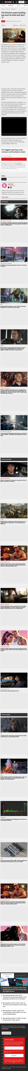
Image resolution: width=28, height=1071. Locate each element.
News (3, 21)
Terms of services (17, 163)
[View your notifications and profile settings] (13, 2)
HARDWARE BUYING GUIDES (7, 975)
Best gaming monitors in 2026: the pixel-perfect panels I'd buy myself (14, 1019)
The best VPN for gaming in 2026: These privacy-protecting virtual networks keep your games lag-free (14, 989)
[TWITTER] (9, 187)
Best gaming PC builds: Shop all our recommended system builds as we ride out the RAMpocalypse (14, 1012)
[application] (14, 126)
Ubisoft (16, 89)
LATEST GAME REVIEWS (20, 975)
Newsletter (24, 25)
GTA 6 (18, 5)
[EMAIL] (11, 187)
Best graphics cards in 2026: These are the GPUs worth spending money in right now (15, 1004)
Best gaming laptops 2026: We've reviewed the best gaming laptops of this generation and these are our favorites (15, 997)
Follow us (16, 25)
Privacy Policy (18, 1060)
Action (7, 9)
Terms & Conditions (12, 1061)
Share (5, 25)
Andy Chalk (9, 21)
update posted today (10, 109)
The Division (13, 9)
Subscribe (21, 2)
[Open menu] (2, 2)
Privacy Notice (19, 164)
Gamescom (10, 5)
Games (3, 9)
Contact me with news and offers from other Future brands (14, 1052)
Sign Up (14, 1055)
